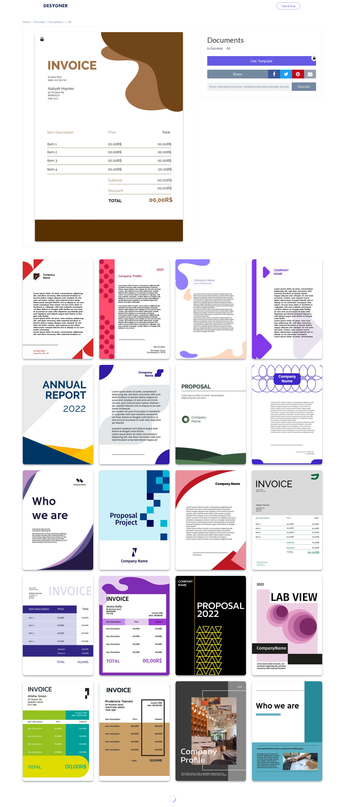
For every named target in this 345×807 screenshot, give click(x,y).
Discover (39, 22)
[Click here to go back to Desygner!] (56, 8)
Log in (265, 6)
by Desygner (215, 48)
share (237, 74)
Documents (56, 22)
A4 (69, 22)
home (26, 22)
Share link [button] (304, 86)
